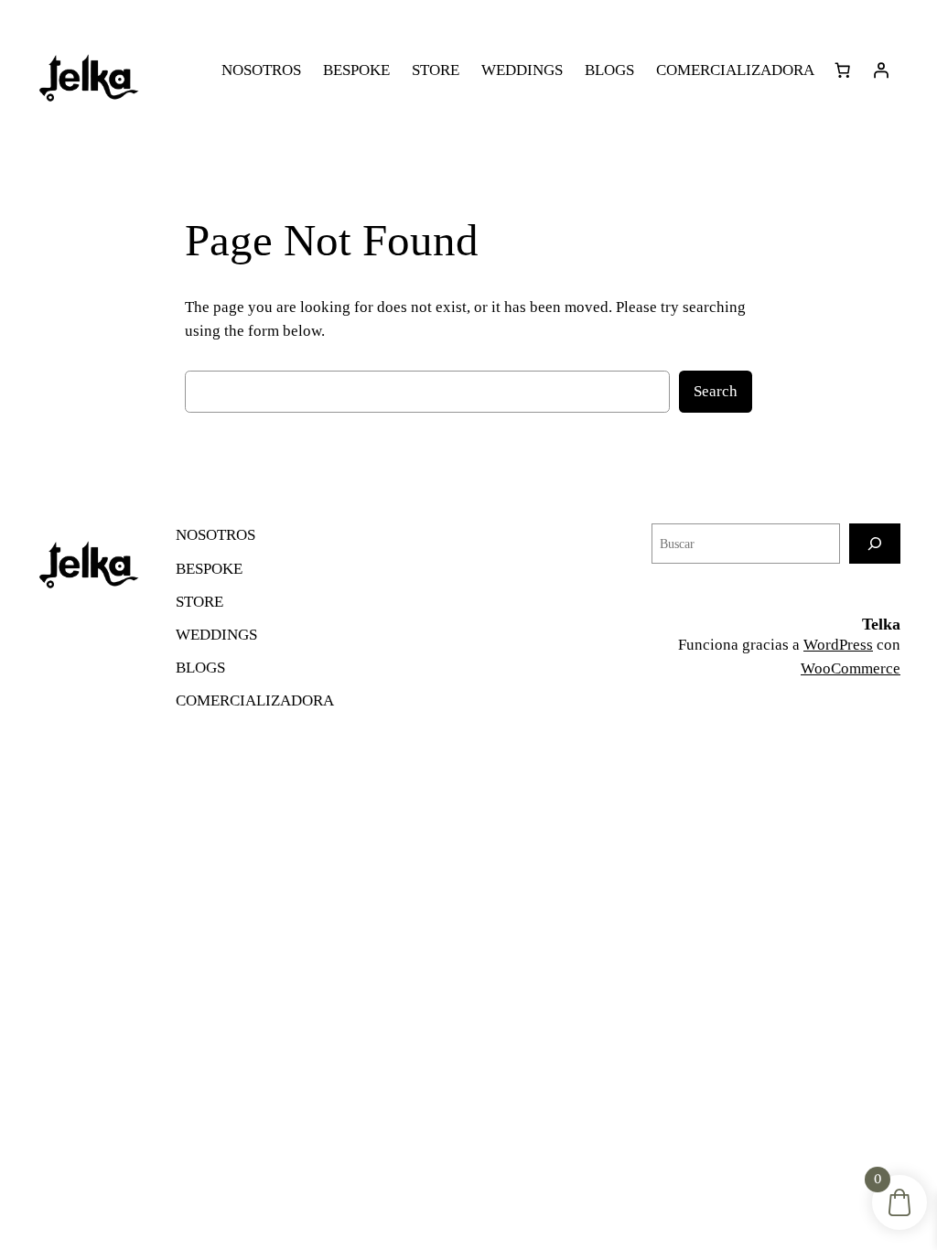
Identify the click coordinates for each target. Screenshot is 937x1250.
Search (716, 391)
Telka (881, 624)
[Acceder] (881, 70)
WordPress (838, 644)
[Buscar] (874, 543)
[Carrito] (843, 70)
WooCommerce (850, 668)
